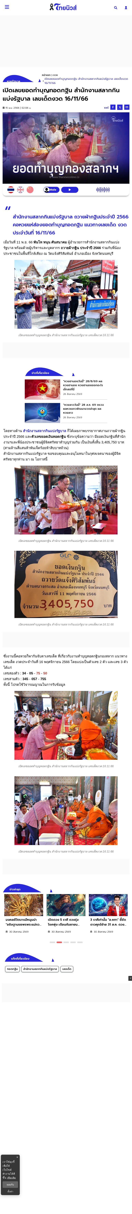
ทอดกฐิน (12, 969)
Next (127, 889)
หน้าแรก (46, 75)
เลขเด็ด (66, 969)
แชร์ (106, 108)
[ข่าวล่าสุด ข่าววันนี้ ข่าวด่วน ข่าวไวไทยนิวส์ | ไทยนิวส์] (63, 7)
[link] (66, 389)
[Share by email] (126, 107)
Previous (121, 889)
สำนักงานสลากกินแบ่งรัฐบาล (44, 431)
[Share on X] (120, 107)
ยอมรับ (10, 1184)
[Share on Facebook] (113, 107)
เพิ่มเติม (11, 1177)
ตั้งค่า (10, 1191)
